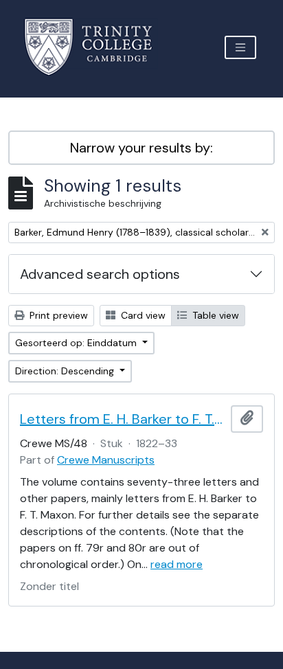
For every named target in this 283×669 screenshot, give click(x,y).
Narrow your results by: (141, 148)
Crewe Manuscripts (106, 460)
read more (176, 564)
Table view (214, 315)
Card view (142, 315)
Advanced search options (100, 274)
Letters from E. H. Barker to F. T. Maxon (122, 419)
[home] (96, 47)
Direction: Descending (66, 371)
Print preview (57, 315)
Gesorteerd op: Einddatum (77, 343)
